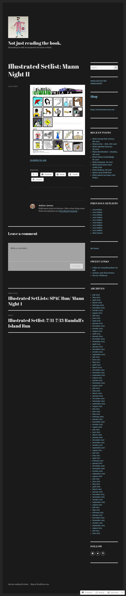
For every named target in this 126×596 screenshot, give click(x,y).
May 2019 (96, 414)
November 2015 (98, 497)
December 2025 (98, 308)
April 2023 (96, 344)
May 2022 (96, 362)
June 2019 (96, 411)
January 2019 (97, 419)
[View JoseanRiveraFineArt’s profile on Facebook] (92, 553)
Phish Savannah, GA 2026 (102, 162)
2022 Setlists (97, 230)
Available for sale (38, 160)
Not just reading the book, (34, 43)
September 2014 (98, 526)
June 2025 (96, 318)
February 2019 (98, 417)
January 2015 (97, 515)
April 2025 (96, 321)
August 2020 (97, 386)
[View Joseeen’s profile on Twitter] (98, 553)
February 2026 (98, 305)
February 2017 (97, 461)
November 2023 (98, 342)
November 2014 (98, 520)
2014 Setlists (97, 212)
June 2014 (96, 533)
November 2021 (98, 373)
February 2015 (97, 513)
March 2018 (97, 435)
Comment (76, 266)
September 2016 (98, 474)
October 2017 (97, 445)
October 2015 (97, 500)
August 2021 (97, 378)
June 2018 (96, 432)
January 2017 (97, 463)
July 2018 (95, 430)
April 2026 (96, 300)
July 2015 (95, 507)
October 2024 (97, 329)
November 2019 (98, 401)
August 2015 (97, 505)
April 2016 (96, 487)
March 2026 (97, 303)
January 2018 (97, 437)
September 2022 (98, 354)
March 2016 (97, 489)
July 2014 (95, 531)
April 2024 (96, 334)
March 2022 (97, 367)
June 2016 (96, 481)
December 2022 (98, 349)
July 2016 (96, 479)
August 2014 (97, 528)
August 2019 (97, 406)
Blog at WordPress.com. (40, 584)
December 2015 (98, 494)
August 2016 (97, 476)
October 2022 (97, 352)
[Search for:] (102, 68)
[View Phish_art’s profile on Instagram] (103, 553)
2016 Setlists (97, 217)
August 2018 (97, 427)
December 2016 (98, 466)
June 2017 (96, 456)
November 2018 (98, 422)
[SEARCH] (116, 67)
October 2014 (97, 523)
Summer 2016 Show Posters (103, 273)
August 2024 (97, 331)
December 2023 (98, 339)
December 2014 (98, 518)
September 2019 (98, 404)
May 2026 (96, 297)
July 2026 (96, 295)
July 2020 (96, 388)
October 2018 (97, 424)
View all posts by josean (68, 211)
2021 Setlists (97, 228)
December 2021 (98, 370)
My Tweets (94, 248)
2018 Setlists (97, 223)
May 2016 (96, 484)
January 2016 (97, 492)
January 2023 (97, 347)
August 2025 (97, 313)
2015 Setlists (97, 215)
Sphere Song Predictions (102, 173)
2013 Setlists (97, 210)
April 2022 (96, 365)
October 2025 (97, 310)
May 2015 (96, 510)
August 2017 (97, 450)
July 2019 (96, 409)
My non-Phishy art (99, 275)
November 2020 (98, 383)
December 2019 (98, 399)
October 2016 (97, 471)
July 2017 (95, 453)
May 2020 (96, 391)
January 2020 (97, 396)
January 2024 (97, 336)
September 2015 (98, 502)
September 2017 (98, 448)
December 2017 (98, 440)
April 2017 (96, 458)
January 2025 (97, 323)
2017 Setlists (97, 220)
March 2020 (97, 393)
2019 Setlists (97, 225)
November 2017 (98, 443)
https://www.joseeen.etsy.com (102, 110)
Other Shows (97, 233)
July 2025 (96, 316)
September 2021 (98, 375)
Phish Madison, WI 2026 (102, 170)
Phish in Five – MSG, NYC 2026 (104, 144)
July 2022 (96, 357)
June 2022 (96, 360)
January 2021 (97, 380)
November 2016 (98, 469)
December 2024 (98, 326)
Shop (94, 96)
